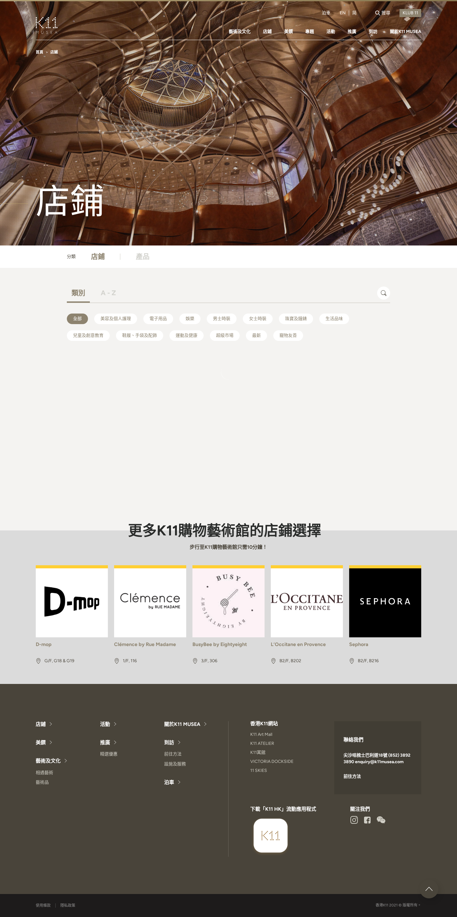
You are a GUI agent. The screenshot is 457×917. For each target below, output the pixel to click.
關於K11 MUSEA (405, 31)
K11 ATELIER (262, 743)
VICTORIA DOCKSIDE (271, 761)
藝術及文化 (240, 31)
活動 (330, 31)
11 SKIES (258, 770)
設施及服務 (175, 764)
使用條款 (43, 905)
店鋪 (267, 31)
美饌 (288, 31)
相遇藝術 (44, 772)
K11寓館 (257, 752)
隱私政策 (67, 905)
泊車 (326, 13)
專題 (309, 31)
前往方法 (173, 754)
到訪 (373, 31)
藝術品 (42, 782)
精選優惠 (109, 754)
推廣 (352, 31)
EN (343, 13)
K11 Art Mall (261, 734)
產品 (143, 256)
